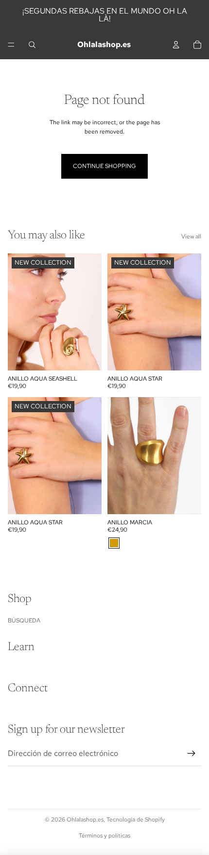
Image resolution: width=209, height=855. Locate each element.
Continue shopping (104, 166)
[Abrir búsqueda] (32, 44)
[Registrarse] (191, 753)
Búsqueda (24, 620)
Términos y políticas (104, 835)
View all (191, 236)
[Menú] (11, 45)
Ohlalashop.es (85, 819)
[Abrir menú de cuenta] (176, 44)
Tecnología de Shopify (135, 819)
